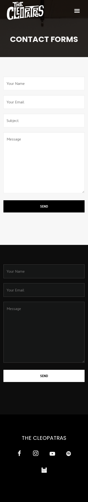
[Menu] (77, 10)
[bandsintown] (44, 470)
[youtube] (52, 456)
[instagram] (35, 454)
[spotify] (68, 454)
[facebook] (19, 454)
